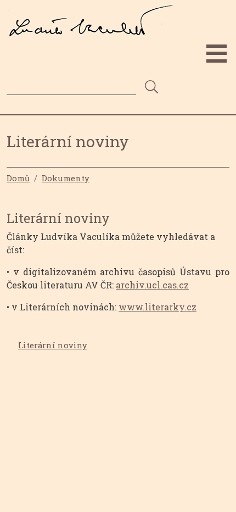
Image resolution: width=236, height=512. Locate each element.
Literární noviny (52, 345)
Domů (18, 177)
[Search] (151, 87)
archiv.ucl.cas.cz (152, 285)
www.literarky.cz (157, 307)
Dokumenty (65, 177)
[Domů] (95, 13)
